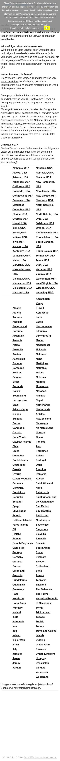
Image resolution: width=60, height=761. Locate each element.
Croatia (16, 469)
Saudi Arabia (43, 511)
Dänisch (35, 688)
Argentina (18, 335)
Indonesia (18, 621)
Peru (38, 446)
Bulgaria (17, 418)
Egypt (15, 506)
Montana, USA (44, 168)
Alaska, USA (19, 172)
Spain (39, 552)
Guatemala (18, 584)
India (15, 617)
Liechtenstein (44, 326)
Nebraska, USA (45, 172)
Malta (39, 358)
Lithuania (41, 331)
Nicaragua (42, 423)
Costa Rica (18, 464)
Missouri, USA (20, 292)
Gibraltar (17, 561)
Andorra (17, 317)
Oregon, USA (43, 228)
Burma (16, 423)
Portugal (41, 460)
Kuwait (40, 308)
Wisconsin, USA (45, 288)
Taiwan (40, 575)
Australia (17, 349)
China (15, 451)
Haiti (15, 594)
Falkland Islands (22, 520)
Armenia (17, 340)
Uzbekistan (42, 663)
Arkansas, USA (21, 182)
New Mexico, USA (46, 195)
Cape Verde (19, 437)
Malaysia (41, 349)
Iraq (14, 630)
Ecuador (17, 501)
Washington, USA (46, 278)
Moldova (41, 377)
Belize (16, 381)
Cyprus (16, 474)
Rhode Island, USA (47, 237)
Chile (15, 446)
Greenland (18, 571)
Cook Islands (20, 460)
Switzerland (42, 566)
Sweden (40, 561)
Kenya (39, 303)
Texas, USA (42, 260)
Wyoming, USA (45, 292)
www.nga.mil (44, 127)
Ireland (16, 635)
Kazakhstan (43, 299)
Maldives (41, 354)
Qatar (39, 464)
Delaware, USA (21, 200)
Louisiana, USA (21, 255)
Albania (16, 308)
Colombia (18, 455)
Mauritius (41, 368)
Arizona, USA (20, 177)
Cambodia (18, 428)
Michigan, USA (21, 278)
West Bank (42, 677)
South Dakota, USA (47, 251)
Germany (17, 557)
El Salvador (19, 511)
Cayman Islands (21, 441)
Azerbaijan (18, 358)
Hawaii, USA (19, 223)
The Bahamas (44, 589)
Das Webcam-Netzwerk (40, 757)
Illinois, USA (19, 232)
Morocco (41, 391)
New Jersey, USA (46, 191)
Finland (16, 534)
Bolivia (16, 391)
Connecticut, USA (22, 195)
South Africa (43, 547)
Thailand (41, 584)
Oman (39, 437)
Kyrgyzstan (42, 312)
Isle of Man (18, 640)
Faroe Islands (20, 524)
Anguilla (17, 322)
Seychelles (42, 524)
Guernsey (18, 589)
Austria (16, 354)
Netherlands (43, 405)
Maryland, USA (21, 265)
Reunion (41, 469)
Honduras (18, 598)
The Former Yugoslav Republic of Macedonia (47, 598)
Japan (16, 658)
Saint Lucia (42, 492)
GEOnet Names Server (38, 99)
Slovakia (41, 534)
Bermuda (17, 386)
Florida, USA (19, 214)
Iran (14, 626)
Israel (15, 644)
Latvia (39, 322)
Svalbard (41, 557)
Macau (40, 340)
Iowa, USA (18, 242)
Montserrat (42, 386)
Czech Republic (21, 478)
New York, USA (45, 200)
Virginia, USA (43, 274)
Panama (40, 441)
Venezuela (42, 672)
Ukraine (40, 640)
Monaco (40, 381)
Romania (41, 474)
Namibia (40, 395)
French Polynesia (22, 543)
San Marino (42, 506)
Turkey (40, 626)
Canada (17, 432)
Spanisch (6, 688)
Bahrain (17, 363)
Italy (14, 649)
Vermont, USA (44, 269)
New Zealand (43, 418)
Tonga (39, 607)
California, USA (21, 186)
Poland (40, 455)
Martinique (42, 363)
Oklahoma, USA (45, 223)
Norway (40, 432)
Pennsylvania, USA (47, 232)
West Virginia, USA (47, 283)
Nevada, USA (43, 177)
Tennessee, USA (45, 255)
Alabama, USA (20, 168)
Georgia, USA (20, 218)
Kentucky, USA (21, 251)
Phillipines (42, 451)
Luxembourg (43, 335)
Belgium (17, 377)
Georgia (17, 552)
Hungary (17, 607)
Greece (16, 566)
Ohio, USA (42, 218)
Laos (39, 317)
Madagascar (43, 345)
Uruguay (41, 658)
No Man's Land (44, 428)
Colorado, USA (21, 191)
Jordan (16, 667)
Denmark (17, 483)
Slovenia (41, 538)
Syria (39, 571)
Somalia (40, 543)
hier (45, 24)
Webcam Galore (9, 81)
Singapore (42, 529)
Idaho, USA (19, 228)
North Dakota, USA (47, 214)
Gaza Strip (18, 547)
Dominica (18, 488)
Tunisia (40, 621)
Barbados (18, 368)
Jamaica (17, 654)
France (16, 538)
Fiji (14, 529)
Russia (40, 478)
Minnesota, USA (21, 283)
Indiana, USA (20, 237)
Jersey (16, 663)
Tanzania (41, 580)
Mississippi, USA (22, 288)
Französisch (19, 688)
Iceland (16, 612)
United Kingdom (45, 654)
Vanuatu (41, 667)
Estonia (16, 515)
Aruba (16, 345)
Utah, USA (42, 265)
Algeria (16, 312)
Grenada (17, 575)
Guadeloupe (19, 580)
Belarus (17, 372)
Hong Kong (19, 603)
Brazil (15, 405)
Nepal (39, 400)
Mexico (40, 372)
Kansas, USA (20, 246)
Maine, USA (19, 260)
